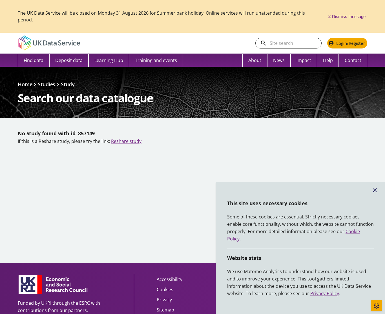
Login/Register (350, 43)
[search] (263, 43)
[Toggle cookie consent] (376, 305)
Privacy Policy (324, 293)
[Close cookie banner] (374, 190)
